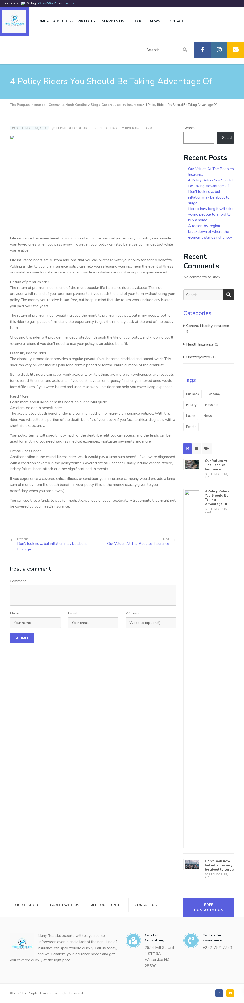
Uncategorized (198, 357)
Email (72, 613)
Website (133, 613)
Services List (114, 21)
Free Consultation (209, 907)
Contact (175, 21)
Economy (214, 394)
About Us (62, 21)
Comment (18, 581)
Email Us (69, 3)
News (155, 21)
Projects (86, 21)
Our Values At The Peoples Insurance (138, 543)
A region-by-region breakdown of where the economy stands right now (210, 231)
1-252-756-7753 (47, 3)
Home (41, 21)
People (191, 427)
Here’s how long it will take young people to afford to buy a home (211, 214)
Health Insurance (200, 344)
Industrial (211, 405)
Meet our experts (106, 905)
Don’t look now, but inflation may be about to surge (52, 544)
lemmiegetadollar (71, 128)
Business (192, 394)
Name (15, 613)
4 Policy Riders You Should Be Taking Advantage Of (217, 497)
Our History (27, 905)
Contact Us (146, 905)
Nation (190, 416)
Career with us (64, 905)
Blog (138, 21)
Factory (191, 405)
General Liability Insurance (118, 128)
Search (189, 128)
